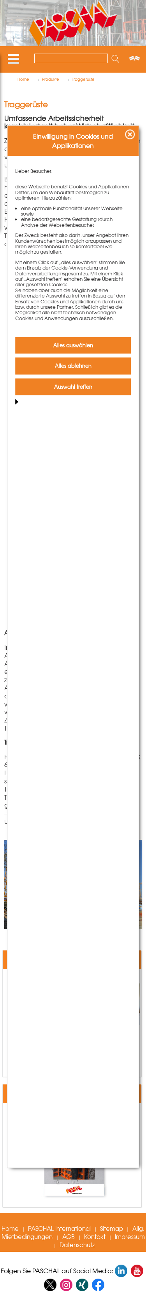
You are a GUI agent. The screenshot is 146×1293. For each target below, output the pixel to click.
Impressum (130, 1236)
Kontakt (95, 1236)
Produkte (50, 79)
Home (23, 79)
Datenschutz (77, 1245)
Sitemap (111, 1228)
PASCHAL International (59, 1228)
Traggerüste (83, 79)
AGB (68, 1236)
